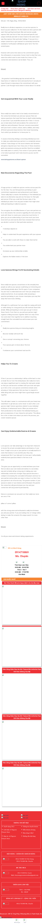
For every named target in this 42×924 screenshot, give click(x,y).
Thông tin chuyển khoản (30, 826)
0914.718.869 (20, 859)
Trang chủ (4, 9)
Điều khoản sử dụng (29, 830)
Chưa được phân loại (18, 9)
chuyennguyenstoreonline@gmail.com (26, 875)
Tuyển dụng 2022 (9, 826)
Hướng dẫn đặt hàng (29, 836)
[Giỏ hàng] (39, 3)
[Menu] (3, 3)
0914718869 (22, 552)
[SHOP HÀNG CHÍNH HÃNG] (21, 3)
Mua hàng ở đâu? (28, 833)
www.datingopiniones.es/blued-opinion (13, 159)
